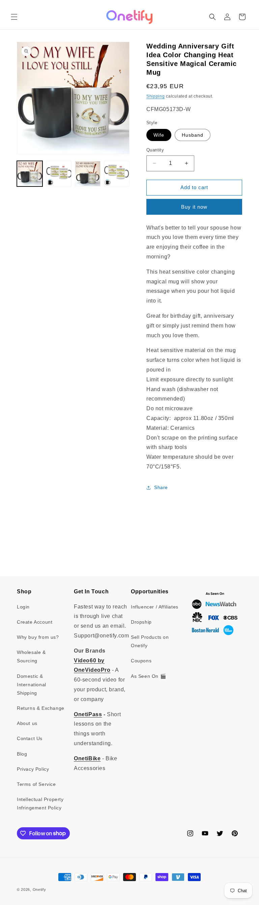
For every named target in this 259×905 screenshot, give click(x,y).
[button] (14, 16)
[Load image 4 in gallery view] (117, 173)
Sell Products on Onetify (150, 641)
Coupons (141, 660)
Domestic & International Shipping (31, 684)
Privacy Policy (33, 769)
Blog (22, 754)
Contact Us (29, 738)
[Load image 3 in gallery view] (87, 173)
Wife (158, 135)
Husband (192, 135)
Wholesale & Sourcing (31, 656)
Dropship (141, 622)
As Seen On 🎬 (148, 676)
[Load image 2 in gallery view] (58, 173)
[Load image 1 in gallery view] (29, 173)
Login (23, 607)
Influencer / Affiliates (154, 607)
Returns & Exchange (40, 708)
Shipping (155, 96)
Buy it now (194, 207)
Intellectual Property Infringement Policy (40, 803)
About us (27, 723)
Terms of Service (36, 784)
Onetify (39, 889)
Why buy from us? (38, 637)
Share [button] (161, 487)
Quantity (155, 149)
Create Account (34, 622)
